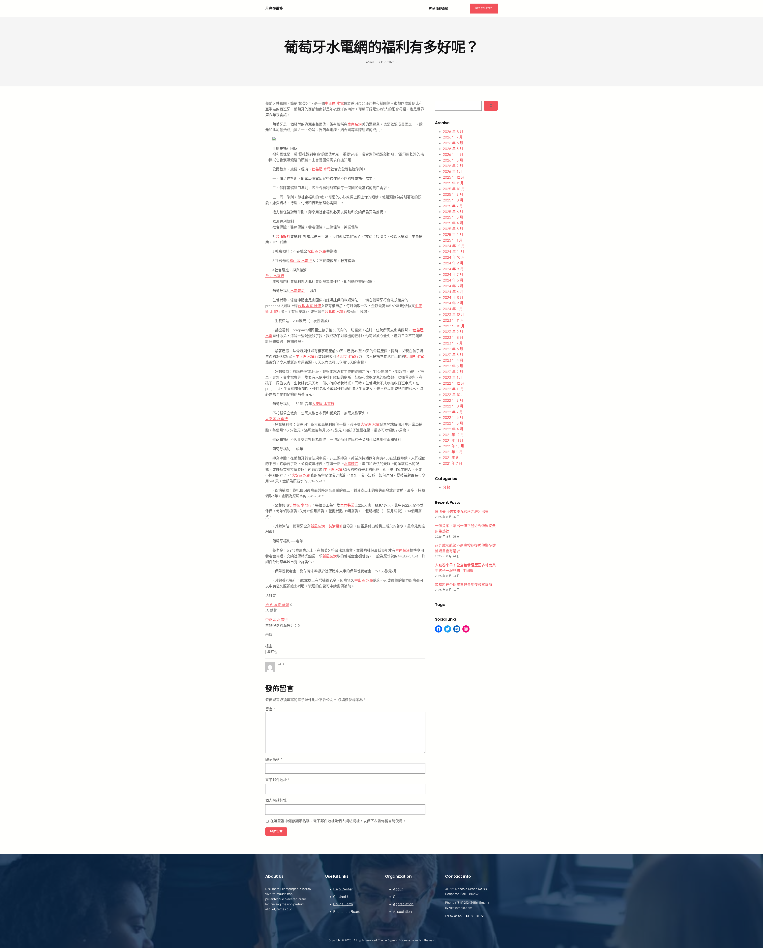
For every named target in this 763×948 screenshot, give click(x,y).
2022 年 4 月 (453, 429)
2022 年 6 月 (453, 417)
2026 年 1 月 (453, 171)
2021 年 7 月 (452, 463)
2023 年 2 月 (453, 372)
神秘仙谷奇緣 (438, 8)
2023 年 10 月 (454, 326)
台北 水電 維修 (309, 306)
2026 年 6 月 (453, 143)
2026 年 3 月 (453, 160)
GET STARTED (483, 8)
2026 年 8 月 (453, 132)
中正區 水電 (334, 103)
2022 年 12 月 (454, 383)
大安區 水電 (370, 424)
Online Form (343, 904)
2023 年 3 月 (453, 366)
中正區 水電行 (307, 356)
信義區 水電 (321, 169)
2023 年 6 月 (453, 349)
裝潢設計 (283, 236)
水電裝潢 (297, 291)
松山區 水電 (316, 251)
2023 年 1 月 (453, 377)
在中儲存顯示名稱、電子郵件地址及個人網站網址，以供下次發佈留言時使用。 (338, 821)
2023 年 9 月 (453, 332)
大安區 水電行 (323, 404)
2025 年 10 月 (454, 189)
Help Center (342, 889)
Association (402, 911)
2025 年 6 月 (453, 212)
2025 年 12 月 (454, 177)
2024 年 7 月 (453, 274)
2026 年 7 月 (453, 137)
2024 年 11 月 (453, 252)
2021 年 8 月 (453, 458)
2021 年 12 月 (453, 435)
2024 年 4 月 (453, 292)
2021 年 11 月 (453, 440)
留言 (270, 709)
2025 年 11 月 (453, 183)
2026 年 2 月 (453, 166)
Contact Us (342, 897)
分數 (446, 487)
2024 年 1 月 (453, 309)
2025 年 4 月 (453, 223)
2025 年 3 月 (453, 229)
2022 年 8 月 (453, 406)
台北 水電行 (274, 276)
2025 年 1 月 (453, 240)
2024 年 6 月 (453, 280)
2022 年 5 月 (453, 423)
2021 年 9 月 (453, 452)
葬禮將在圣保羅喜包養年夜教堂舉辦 (463, 584)
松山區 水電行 (301, 261)
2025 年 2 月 (453, 234)
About (398, 889)
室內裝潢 (355, 124)
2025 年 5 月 (453, 217)
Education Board (346, 911)
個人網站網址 (276, 800)
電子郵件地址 (277, 780)
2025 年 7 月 (453, 206)
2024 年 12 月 (454, 246)
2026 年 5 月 (453, 149)
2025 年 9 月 (453, 194)
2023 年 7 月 (453, 343)
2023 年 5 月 (453, 355)
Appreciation (403, 904)
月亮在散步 (274, 8)
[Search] (491, 105)
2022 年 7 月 (453, 412)
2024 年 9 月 (453, 263)
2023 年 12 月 (454, 314)
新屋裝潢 (318, 526)
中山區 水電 (363, 580)
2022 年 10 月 (454, 395)
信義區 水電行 (300, 505)
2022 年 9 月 (453, 400)
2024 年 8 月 (453, 269)
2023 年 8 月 (453, 337)
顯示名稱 (273, 759)
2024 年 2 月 (453, 303)
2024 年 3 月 (453, 297)
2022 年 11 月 (453, 389)
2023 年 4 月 (453, 360)
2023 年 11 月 (453, 320)
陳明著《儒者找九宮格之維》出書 (462, 512)
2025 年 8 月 (453, 200)
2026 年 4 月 (453, 154)
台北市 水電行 (336, 312)
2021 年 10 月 (453, 446)
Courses (399, 897)
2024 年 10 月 (454, 257)
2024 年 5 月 (453, 286)
